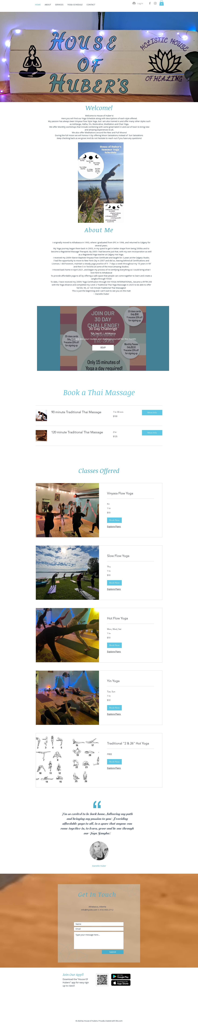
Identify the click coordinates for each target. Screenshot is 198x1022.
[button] (161, 3)
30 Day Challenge (103, 328)
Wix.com (119, 1021)
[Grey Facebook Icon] (150, 3)
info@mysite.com (89, 909)
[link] (79, 412)
